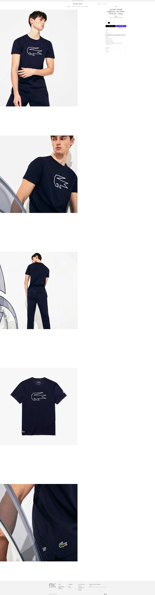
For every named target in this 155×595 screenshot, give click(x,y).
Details (107, 30)
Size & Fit (107, 51)
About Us (69, 586)
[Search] (102, 4)
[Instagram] (106, 594)
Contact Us (69, 587)
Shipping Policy (80, 586)
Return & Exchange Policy (81, 587)
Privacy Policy (80, 590)
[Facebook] (104, 594)
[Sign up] (106, 586)
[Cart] (106, 4)
